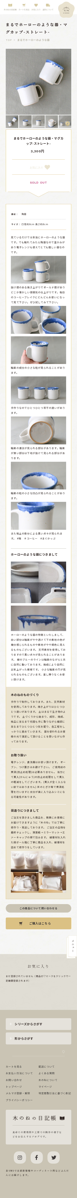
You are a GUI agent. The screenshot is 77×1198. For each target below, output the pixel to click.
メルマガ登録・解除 (18, 1093)
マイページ (45, 1086)
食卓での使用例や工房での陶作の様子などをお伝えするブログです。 (37, 1134)
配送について (47, 1066)
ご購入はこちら (40, 923)
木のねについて (48, 1080)
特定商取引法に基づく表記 (55, 1093)
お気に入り (36, 167)
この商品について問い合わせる (38, 908)
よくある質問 (47, 1073)
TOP (9, 40)
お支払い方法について (19, 1073)
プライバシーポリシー (19, 1100)
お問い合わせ (14, 1080)
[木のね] (66, 9)
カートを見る (14, 1066)
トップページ (14, 1086)
